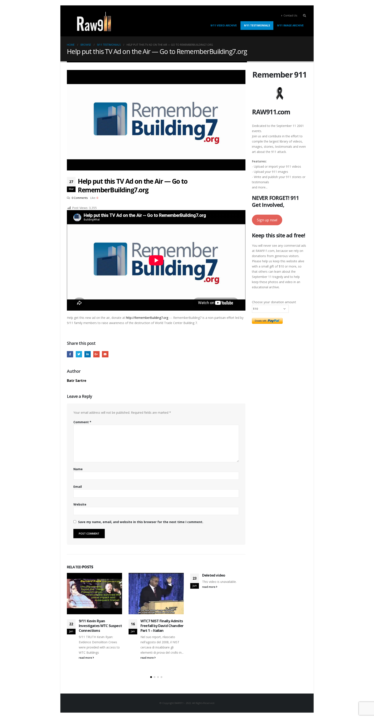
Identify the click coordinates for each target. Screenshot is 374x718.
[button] (151, 677)
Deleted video (213, 575)
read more (86, 658)
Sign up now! (267, 220)
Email (105, 354)
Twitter (79, 354)
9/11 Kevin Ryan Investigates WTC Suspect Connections (100, 625)
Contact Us (290, 15)
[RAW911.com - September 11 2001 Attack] (94, 21)
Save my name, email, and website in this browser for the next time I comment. (140, 522)
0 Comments (80, 198)
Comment (82, 422)
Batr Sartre (76, 380)
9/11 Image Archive (290, 25)
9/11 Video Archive (223, 25)
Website (79, 504)
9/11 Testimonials (257, 25)
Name (78, 469)
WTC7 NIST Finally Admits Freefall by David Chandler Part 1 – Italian (161, 625)
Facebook (70, 354)
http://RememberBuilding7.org (147, 318)
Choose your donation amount (274, 302)
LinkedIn (87, 354)
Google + (96, 354)
